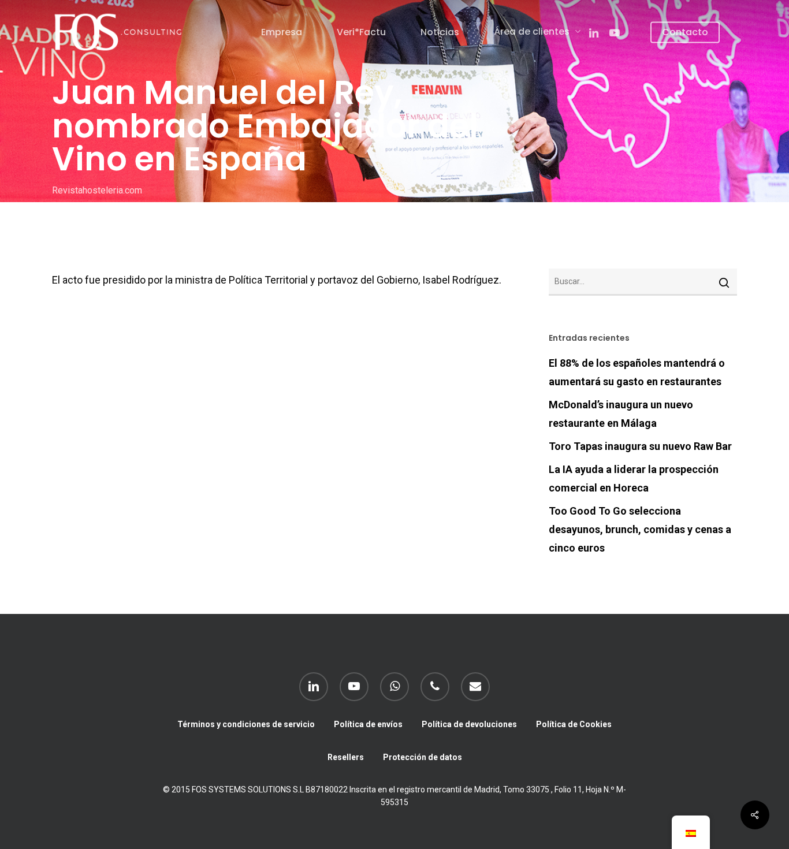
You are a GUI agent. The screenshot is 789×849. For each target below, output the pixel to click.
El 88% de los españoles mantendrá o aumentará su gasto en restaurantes (637, 372)
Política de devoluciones (469, 724)
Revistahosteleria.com (97, 189)
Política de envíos (368, 724)
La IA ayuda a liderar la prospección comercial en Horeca (634, 478)
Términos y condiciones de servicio (246, 724)
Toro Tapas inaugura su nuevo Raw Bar (640, 446)
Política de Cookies (574, 724)
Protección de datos (422, 757)
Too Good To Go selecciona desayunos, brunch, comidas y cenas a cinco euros (640, 529)
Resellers (345, 757)
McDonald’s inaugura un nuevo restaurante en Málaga (621, 414)
